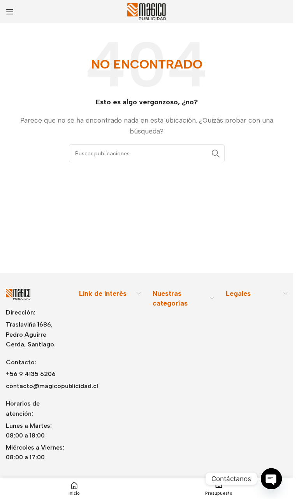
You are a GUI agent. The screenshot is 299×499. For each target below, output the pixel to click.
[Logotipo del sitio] (146, 11)
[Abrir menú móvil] (10, 11)
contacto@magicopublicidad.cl (52, 386)
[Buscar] (216, 153)
